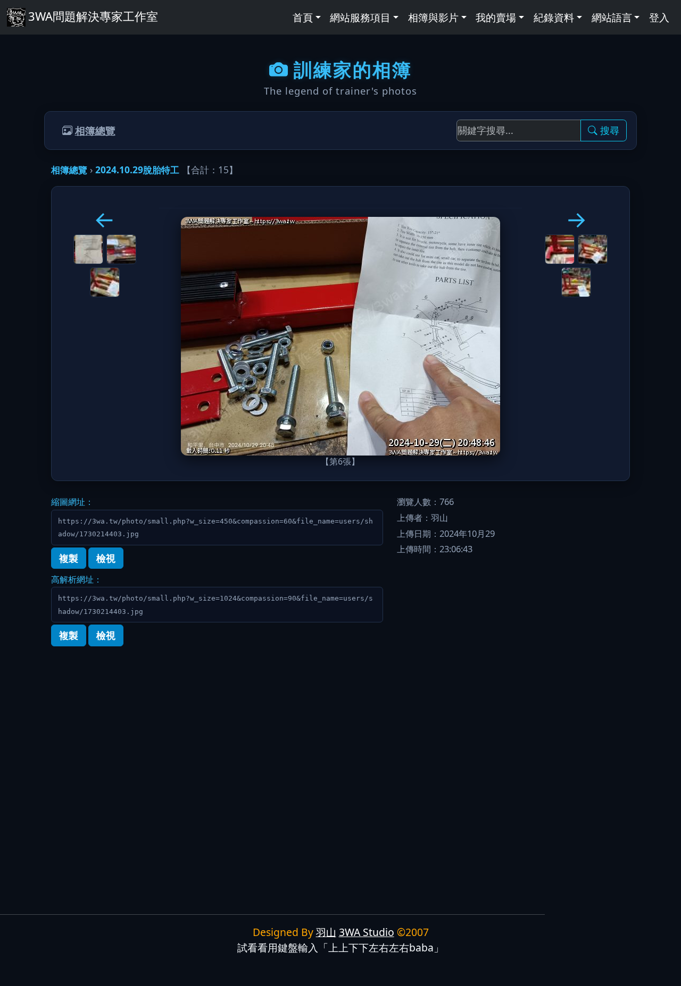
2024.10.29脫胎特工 (137, 169)
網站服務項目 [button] (360, 17)
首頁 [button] (303, 17)
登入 (659, 17)
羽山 (326, 932)
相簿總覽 (95, 130)
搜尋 (609, 130)
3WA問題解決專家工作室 (92, 16)
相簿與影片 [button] (433, 17)
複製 (68, 558)
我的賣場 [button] (496, 17)
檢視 (105, 558)
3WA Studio (366, 932)
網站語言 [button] (612, 17)
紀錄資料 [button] (554, 17)
